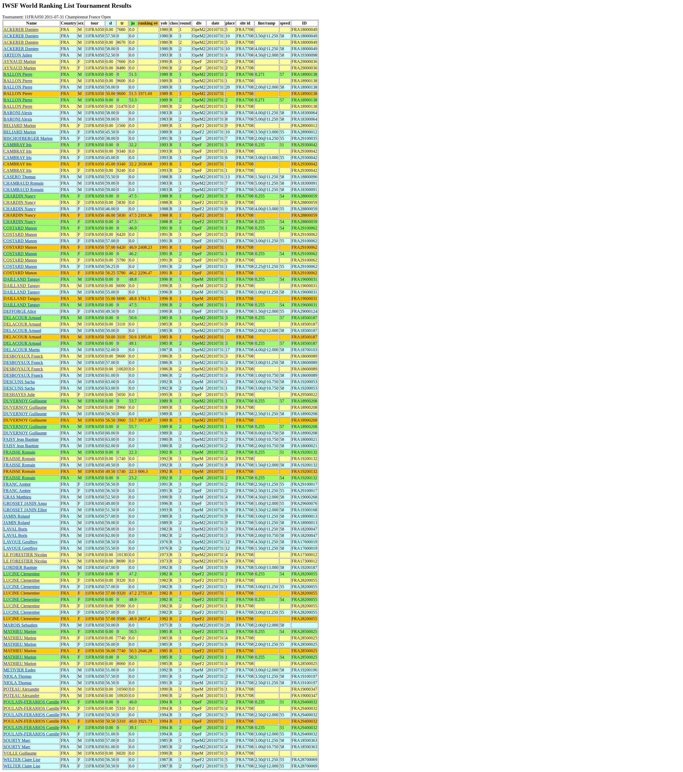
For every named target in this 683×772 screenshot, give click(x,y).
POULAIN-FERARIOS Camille (31, 702)
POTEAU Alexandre (21, 689)
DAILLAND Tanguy (21, 279)
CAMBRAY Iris (17, 144)
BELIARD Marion (19, 125)
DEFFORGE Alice (19, 311)
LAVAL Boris (15, 529)
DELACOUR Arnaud (22, 317)
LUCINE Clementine (21, 574)
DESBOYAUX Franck (23, 356)
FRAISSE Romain (19, 452)
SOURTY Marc (16, 740)
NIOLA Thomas (17, 676)
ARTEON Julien (17, 55)
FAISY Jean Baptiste (21, 439)
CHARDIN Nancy (19, 196)
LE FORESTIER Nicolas (25, 554)
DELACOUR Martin (21, 349)
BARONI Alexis (17, 112)
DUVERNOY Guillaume (25, 401)
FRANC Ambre (17, 484)
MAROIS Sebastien (20, 625)
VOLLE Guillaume (20, 753)
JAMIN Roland (16, 516)
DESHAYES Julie (19, 394)
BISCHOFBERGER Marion (28, 138)
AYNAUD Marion (19, 61)
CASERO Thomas (19, 177)
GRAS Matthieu (17, 497)
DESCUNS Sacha (19, 381)
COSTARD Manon (20, 228)
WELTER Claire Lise (21, 759)
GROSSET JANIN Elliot (25, 510)
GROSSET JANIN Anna (25, 503)
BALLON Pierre (17, 74)
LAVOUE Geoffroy (20, 542)
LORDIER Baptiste (20, 567)
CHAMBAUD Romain (23, 183)
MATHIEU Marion (19, 631)
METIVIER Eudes (19, 670)
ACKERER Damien (20, 29)
